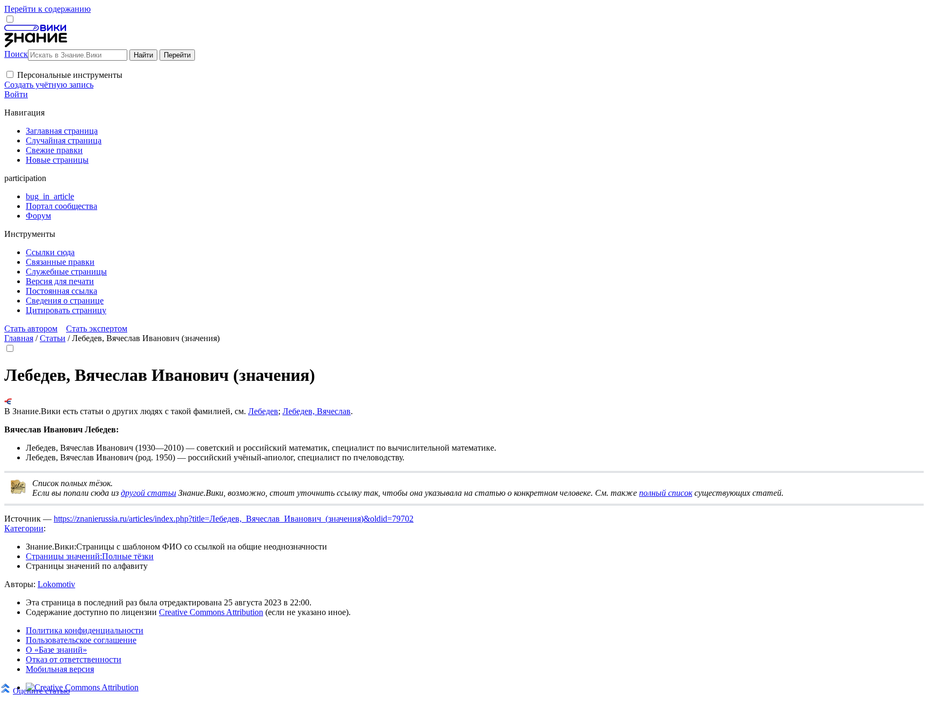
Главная (18, 338)
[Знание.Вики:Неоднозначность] (18, 491)
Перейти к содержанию (47, 8)
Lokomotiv (56, 584)
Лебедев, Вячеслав (316, 411)
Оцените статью (41, 690)
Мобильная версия (60, 669)
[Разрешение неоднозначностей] (8, 401)
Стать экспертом (96, 328)
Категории (24, 528)
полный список (665, 492)
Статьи (53, 338)
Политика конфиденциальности (84, 630)
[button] (9, 74)
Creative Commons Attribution (211, 612)
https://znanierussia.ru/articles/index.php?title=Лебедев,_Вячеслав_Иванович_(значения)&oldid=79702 (234, 518)
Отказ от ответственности (73, 659)
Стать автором (30, 328)
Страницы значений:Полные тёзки (90, 556)
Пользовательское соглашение (81, 640)
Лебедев (263, 411)
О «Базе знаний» (56, 649)
